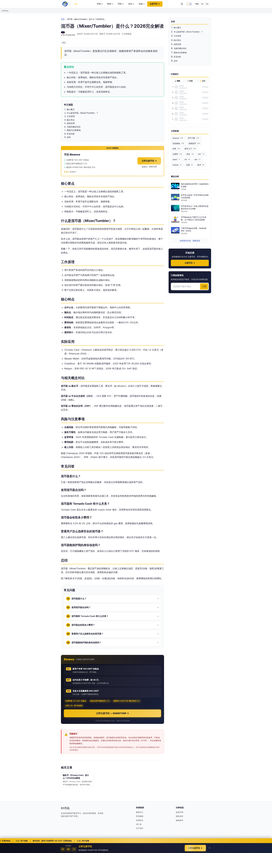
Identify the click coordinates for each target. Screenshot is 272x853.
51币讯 (65, 808)
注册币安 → (155, 4)
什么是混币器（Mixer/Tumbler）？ (188, 32)
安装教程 (178, 143)
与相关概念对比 (180, 48)
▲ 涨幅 (177, 81)
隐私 (64, 43)
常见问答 (177, 57)
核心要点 (177, 27)
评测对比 (139, 820)
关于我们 (139, 828)
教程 (109, 4)
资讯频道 (139, 816)
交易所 (177, 154)
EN (207, 4)
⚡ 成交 (202, 81)
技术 (200, 165)
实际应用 (177, 44)
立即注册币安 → (149, 160)
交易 (189, 165)
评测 (99, 4)
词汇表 (139, 824)
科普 (176, 149)
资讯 (130, 4)
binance (178, 138)
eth (197, 159)
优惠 (141, 4)
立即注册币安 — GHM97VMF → (112, 713)
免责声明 (179, 812)
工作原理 (177, 36)
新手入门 (190, 149)
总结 (175, 61)
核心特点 (177, 40)
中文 (197, 4)
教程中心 (139, 812)
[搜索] (181, 4)
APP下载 (193, 138)
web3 (176, 159)
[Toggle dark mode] (189, 4)
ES (202, 4)
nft (187, 159)
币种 (120, 4)
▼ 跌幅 (190, 81)
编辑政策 (179, 820)
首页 (63, 19)
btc (201, 154)
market (177, 165)
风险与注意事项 (180, 52)
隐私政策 (179, 816)
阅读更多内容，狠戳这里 (190, 241)
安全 (190, 154)
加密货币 (194, 143)
